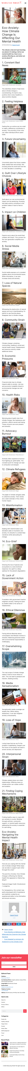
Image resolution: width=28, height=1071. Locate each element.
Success (3, 1026)
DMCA (2, 1006)
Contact (3, 1002)
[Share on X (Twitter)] (4, 924)
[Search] (25, 1011)
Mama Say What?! (5, 978)
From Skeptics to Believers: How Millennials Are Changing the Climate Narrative (14, 934)
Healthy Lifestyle (5, 1021)
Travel (2, 1033)
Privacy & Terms (4, 1004)
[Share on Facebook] (9, 924)
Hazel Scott (14, 915)
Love (2, 1035)
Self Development (5, 1030)
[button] (25, 3)
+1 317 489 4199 (4, 990)
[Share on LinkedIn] (18, 924)
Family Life (3, 1019)
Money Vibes (4, 1028)
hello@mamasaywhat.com (7, 987)
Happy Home (8, 929)
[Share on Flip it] (23, 924)
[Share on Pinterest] (14, 924)
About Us (3, 1000)
